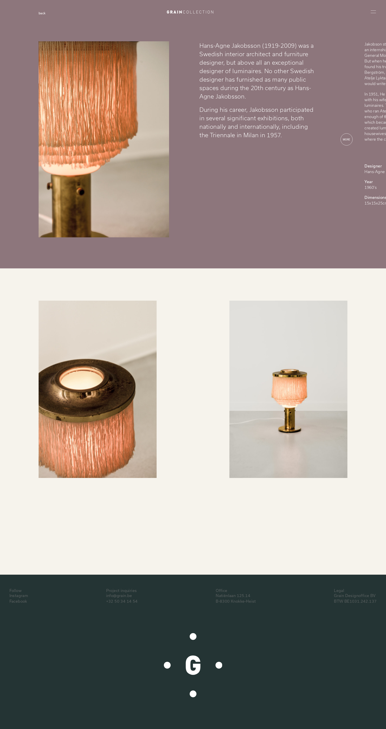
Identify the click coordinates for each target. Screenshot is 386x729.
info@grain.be (119, 595)
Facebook (18, 601)
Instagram (18, 595)
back (42, 13)
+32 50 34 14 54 (122, 601)
